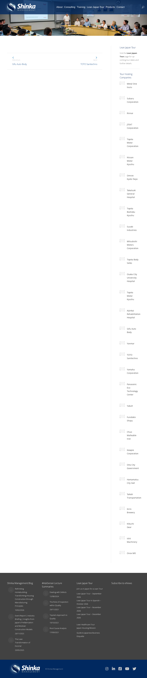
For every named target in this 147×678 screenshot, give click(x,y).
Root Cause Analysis (58, 628)
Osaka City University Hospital (132, 277)
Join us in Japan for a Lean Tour (90, 588)
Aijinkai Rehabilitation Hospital (133, 314)
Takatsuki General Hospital (131, 194)
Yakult (130, 406)
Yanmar (130, 343)
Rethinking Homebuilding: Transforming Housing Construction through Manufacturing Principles (24, 597)
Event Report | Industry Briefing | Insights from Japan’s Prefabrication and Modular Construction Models (24, 622)
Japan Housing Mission (86, 628)
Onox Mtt (131, 553)
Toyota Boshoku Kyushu (131, 212)
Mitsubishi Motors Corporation (132, 245)
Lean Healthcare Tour (86, 624)
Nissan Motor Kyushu (130, 161)
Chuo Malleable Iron (131, 435)
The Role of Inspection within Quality (59, 604)
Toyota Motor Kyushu (130, 296)
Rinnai (130, 113)
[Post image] (11, 590)
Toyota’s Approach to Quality (58, 617)
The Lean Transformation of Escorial (22, 642)
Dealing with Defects (58, 592)
